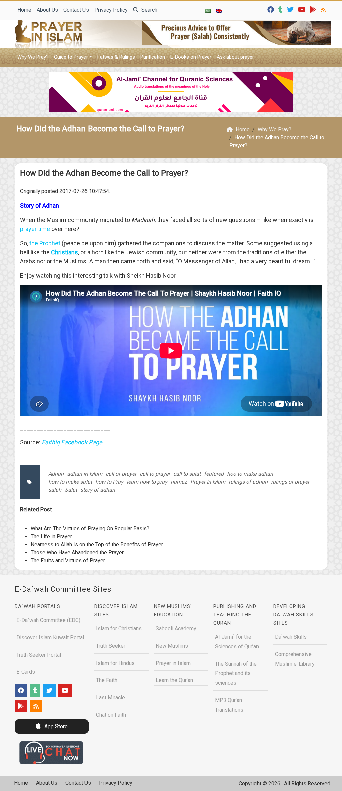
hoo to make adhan (250, 474)
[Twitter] (291, 9)
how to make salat (70, 482)
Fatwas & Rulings (116, 57)
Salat (71, 490)
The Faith (106, 680)
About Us (47, 10)
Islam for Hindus (115, 663)
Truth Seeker (110, 646)
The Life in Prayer (51, 536)
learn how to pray (147, 482)
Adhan (56, 474)
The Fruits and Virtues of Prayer (68, 560)
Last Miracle (110, 697)
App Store (55, 726)
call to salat (187, 474)
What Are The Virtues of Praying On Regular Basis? (90, 528)
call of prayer (121, 474)
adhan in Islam (84, 474)
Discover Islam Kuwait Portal (50, 637)
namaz (179, 482)
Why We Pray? (33, 57)
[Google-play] (314, 9)
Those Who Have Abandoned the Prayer (77, 552)
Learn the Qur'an (174, 680)
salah (54, 490)
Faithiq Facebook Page (72, 442)
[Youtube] (302, 9)
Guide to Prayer (71, 57)
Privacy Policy (111, 10)
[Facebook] (271, 9)
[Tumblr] (281, 9)
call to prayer (155, 474)
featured (214, 474)
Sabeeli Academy (176, 628)
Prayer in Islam (173, 663)
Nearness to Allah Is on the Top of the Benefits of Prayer (97, 544)
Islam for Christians (119, 628)
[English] (219, 10)
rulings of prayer (290, 482)
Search (148, 10)
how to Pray (109, 482)
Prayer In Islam (207, 482)
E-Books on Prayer (190, 57)
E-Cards (25, 672)
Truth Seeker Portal (38, 655)
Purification (152, 57)
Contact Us (76, 10)
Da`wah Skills (291, 637)
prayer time (35, 228)
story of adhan (97, 490)
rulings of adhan (248, 482)
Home (24, 10)
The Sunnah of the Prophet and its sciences (236, 673)
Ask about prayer (235, 57)
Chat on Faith (111, 715)
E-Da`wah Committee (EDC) (48, 620)
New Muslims (172, 646)
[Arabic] (208, 10)
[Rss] (324, 9)
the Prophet (44, 243)
